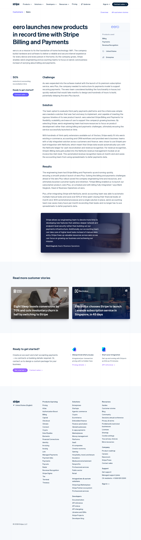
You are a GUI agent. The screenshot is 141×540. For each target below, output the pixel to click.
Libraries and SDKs (79, 512)
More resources (108, 442)
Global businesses (79, 427)
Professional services (80, 467)
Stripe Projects (78, 515)
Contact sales (119, 4)
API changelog (77, 509)
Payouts (46, 464)
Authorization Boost (50, 411)
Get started (19, 370)
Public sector (77, 470)
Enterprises (76, 405)
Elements (46, 436)
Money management (80, 436)
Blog (103, 411)
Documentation (78, 500)
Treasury (46, 482)
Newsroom (106, 457)
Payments (46, 461)
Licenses (105, 429)
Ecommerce (77, 417)
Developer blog (78, 518)
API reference (107, 365)
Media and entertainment (82, 461)
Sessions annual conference (112, 417)
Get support (106, 472)
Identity (45, 442)
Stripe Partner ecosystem (82, 488)
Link (44, 452)
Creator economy (79, 448)
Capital (45, 417)
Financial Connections (51, 439)
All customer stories (120, 12)
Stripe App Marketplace (81, 485)
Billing (45, 414)
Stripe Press (106, 460)
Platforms (76, 439)
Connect (46, 427)
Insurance (76, 458)
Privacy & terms (108, 421)
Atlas (44, 408)
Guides (104, 405)
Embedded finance (79, 421)
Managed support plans (111, 475)
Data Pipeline (48, 433)
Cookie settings (108, 436)
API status (76, 506)
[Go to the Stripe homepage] (15, 401)
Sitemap (105, 433)
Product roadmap (108, 451)
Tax (44, 476)
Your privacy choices (110, 439)
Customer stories (108, 408)
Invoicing (46, 445)
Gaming (75, 452)
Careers (105, 454)
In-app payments (78, 430)
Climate (45, 424)
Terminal (46, 479)
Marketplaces (77, 433)
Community (106, 414)
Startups (75, 408)
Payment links (48, 458)
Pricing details (78, 365)
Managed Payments (50, 455)
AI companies (77, 445)
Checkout (46, 421)
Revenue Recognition (51, 470)
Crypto (45, 430)
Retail (74, 473)
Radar (45, 467)
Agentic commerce (79, 411)
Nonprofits (76, 464)
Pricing (74, 4)
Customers (18, 12)
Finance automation (79, 424)
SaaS (74, 442)
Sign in (105, 4)
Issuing (45, 448)
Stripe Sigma (47, 473)
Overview (104, 12)
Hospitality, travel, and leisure (83, 455)
